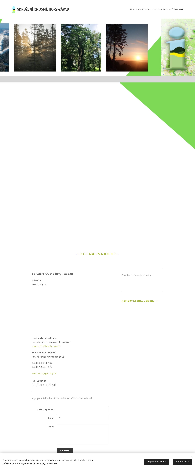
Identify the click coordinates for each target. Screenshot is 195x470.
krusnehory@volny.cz (44, 373)
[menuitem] (129, 9)
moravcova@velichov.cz (46, 346)
